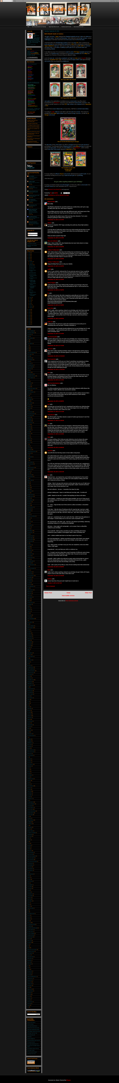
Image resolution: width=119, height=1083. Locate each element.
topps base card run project (31, 949)
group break (29, 579)
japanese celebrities (30, 625)
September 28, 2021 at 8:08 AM (56, 447)
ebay (28, 512)
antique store (29, 368)
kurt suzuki (29, 645)
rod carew (29, 789)
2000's (28, 336)
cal (27, 444)
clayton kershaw (30, 476)
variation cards (29, 983)
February (31, 306)
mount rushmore (30, 697)
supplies (28, 904)
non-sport (29, 712)
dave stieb (29, 498)
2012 (29, 321)
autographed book (30, 374)
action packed (29, 357)
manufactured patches (31, 670)
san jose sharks (30, 809)
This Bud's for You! (32, 267)
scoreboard (29, 818)
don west (28, 503)
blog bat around (29, 411)
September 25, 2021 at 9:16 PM (56, 333)
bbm (28, 395)
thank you (29, 922)
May (30, 301)
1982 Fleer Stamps (30, 1024)
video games (29, 985)
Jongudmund (51, 414)
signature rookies (30, 830)
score (28, 816)
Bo (48, 293)
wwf (28, 1007)
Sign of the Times (32, 265)
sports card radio (30, 854)
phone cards (29, 744)
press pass (29, 762)
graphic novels (29, 573)
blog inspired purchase (31, 413)
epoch (28, 519)
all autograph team (30, 365)
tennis (28, 920)
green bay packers (30, 575)
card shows (29, 449)
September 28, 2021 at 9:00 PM (56, 566)
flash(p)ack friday (30, 535)
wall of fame (29, 992)
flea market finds (30, 539)
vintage (28, 987)
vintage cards (29, 989)
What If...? (31, 289)
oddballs (28, 719)
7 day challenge (30, 343)
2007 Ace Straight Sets (31, 1038)
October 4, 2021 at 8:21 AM (55, 583)
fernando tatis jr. (30, 532)
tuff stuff (28, 969)
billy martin (29, 404)
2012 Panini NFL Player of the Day (33, 1048)
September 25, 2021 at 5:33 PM (56, 266)
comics (57, 195)
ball (27, 379)
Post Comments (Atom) (72, 600)
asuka (28, 370)
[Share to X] (66, 193)
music (28, 703)
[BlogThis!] (65, 193)
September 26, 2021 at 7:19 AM (56, 345)
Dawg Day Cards (32, 186)
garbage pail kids (30, 557)
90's (28, 350)
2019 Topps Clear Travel (31, 1053)
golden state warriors (30, 564)
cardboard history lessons (31, 451)
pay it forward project (30, 735)
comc (28, 483)
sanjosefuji (33, 55)
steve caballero (29, 884)
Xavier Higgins (51, 282)
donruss (28, 505)
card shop (29, 447)
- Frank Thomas (30, 75)
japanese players (30, 627)
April (30, 303)
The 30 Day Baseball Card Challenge (39, 26)
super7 (28, 902)
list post (28, 661)
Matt (49, 437)
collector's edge (30, 480)
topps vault (29, 962)
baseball (28, 386)
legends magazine (30, 656)
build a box (29, 438)
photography (29, 746)
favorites (28, 528)
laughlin (28, 649)
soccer (28, 843)
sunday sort (29, 897)
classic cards (29, 474)
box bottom (29, 426)
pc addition (29, 739)
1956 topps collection (30, 332)
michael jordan (29, 681)
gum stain (29, 582)
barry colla (29, 384)
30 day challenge (30, 338)
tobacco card (29, 940)
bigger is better (29, 402)
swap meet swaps (30, 908)
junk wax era (29, 634)
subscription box (30, 893)
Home (68, 592)
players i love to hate (30, 751)
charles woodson (30, 462)
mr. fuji (28, 701)
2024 (29, 255)
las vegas (29, 647)
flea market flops (30, 541)
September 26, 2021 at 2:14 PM (56, 380)
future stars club (30, 553)
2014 (29, 318)
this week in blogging (30, 933)
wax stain (28, 999)
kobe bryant (29, 643)
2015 (29, 316)
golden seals (29, 562)
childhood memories (30, 467)
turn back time (29, 971)
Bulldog (50, 578)
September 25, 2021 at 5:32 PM (56, 258)
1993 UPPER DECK (32, 199)
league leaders (29, 652)
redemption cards (30, 778)
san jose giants (29, 805)
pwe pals (28, 773)
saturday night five (30, 812)
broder (28, 435)
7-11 (28, 345)
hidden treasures (30, 589)
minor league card (30, 685)
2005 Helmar (29, 1036)
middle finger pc (30, 683)
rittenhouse (29, 787)
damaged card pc (30, 496)
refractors (29, 780)
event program (29, 525)
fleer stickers (29, 544)
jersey (28, 629)
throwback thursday (30, 935)
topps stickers (29, 958)
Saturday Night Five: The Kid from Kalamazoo (32, 287)
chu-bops (28, 471)
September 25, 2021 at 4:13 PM (56, 219)
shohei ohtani (29, 827)
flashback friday (30, 537)
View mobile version (68, 595)
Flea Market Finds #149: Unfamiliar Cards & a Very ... (32, 281)
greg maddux (29, 577)
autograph (29, 372)
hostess (28, 607)
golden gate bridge (30, 561)
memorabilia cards (30, 679)
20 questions (29, 334)
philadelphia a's (29, 742)
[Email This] (64, 193)
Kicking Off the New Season (32, 292)
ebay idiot (28, 514)
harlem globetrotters (30, 586)
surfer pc (28, 906)
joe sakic (28, 631)
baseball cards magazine (31, 388)
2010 (29, 324)
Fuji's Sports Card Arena (36, 54)
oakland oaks (29, 717)
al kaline (28, 361)
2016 (29, 315)
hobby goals (29, 593)
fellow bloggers (29, 530)
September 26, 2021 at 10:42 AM (56, 369)
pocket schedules (30, 755)
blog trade (29, 417)
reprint (28, 782)
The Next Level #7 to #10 (66, 26)
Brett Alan (50, 308)
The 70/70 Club (31, 268)
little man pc (29, 665)
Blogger (68, 1080)
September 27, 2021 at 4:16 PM (56, 434)
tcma (28, 911)
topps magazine (30, 953)
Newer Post (48, 592)
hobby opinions (29, 597)
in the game (29, 616)
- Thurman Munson (30, 74)
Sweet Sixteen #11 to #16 (78, 26)
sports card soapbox (30, 857)
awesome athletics (30, 377)
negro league (29, 708)
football (28, 546)
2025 (29, 254)
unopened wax (29, 980)
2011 (29, 322)
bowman (28, 424)
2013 (29, 319)
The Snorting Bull (52, 336)
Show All (39, 226)
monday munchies (30, 688)
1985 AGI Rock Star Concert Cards (33, 1027)
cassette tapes (29, 456)
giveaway (28, 559)
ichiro (28, 613)
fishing (28, 534)
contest (28, 487)
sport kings (29, 845)
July (30, 298)
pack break (29, 730)
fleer (28, 543)
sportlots (28, 848)
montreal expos (29, 690)
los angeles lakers (30, 667)
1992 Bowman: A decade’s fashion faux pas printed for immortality (33, 212)
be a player (29, 397)
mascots (28, 676)
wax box (28, 996)
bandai (28, 381)
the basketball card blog (31, 924)
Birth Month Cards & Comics (32, 271)
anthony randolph (30, 366)
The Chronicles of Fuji (57, 9)
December (31, 261)
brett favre (29, 433)
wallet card (29, 994)
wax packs (29, 998)
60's (28, 341)
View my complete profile (31, 44)
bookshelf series (30, 422)
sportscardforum (30, 870)
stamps (28, 875)
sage (28, 800)
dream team (29, 510)
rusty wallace (29, 794)
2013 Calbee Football (30, 1050)
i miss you (29, 611)
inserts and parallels (30, 618)
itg (27, 620)
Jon (49, 423)
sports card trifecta (30, 859)
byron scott (29, 442)
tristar (28, 967)
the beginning (29, 926)
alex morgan (29, 363)
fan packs (29, 526)
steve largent (29, 888)
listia (28, 663)
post (28, 757)
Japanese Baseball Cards (33, 191)
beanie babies (29, 399)
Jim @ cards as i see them (31, 243)
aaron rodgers (29, 354)
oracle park (29, 726)
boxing (28, 431)
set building (29, 821)
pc (27, 737)
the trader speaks (30, 931)
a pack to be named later (31, 352)
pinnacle (28, 748)
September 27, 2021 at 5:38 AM (56, 420)
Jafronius (50, 348)
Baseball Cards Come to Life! (34, 195)
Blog (28, 26)
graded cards (29, 571)
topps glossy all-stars (30, 951)
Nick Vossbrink (52, 359)
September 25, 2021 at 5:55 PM (56, 279)
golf (27, 566)
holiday (28, 600)
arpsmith (50, 450)
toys (28, 965)
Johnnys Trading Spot (53, 250)
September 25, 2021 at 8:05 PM (56, 318)
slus (28, 841)
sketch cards (29, 836)
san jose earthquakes (31, 803)
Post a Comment (50, 586)
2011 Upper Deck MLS (31, 1042)
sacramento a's (29, 798)
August (30, 297)
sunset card (29, 899)
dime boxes (29, 501)
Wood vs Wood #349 (32, 196)
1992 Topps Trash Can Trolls (32, 1033)
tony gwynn (29, 942)
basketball (29, 390)
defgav (49, 222)
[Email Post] (61, 193)
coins (28, 478)
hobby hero (29, 595)
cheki (28, 465)
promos (28, 771)
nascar (28, 706)
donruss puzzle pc (30, 507)
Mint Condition (31, 176)
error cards (29, 521)
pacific (28, 728)
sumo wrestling (29, 895)
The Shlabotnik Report (33, 216)
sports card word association (32, 861)
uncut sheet (29, 974)
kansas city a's (29, 638)
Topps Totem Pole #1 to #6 (54, 26)
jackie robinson (29, 622)
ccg (28, 458)
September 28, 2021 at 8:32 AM (56, 471)
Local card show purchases (33, 187)
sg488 (49, 269)
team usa (28, 917)
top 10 (28, 944)
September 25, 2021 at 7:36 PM (56, 305)
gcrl (49, 404)
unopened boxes (30, 978)
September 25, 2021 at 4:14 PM (56, 237)
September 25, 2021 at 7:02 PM (56, 290)
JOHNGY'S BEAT (32, 181)
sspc (28, 872)
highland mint (29, 591)
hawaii (28, 588)
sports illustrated (30, 863)
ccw (28, 460)
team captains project (30, 913)
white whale (29, 1003)
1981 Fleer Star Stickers (31, 1022)
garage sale (29, 555)
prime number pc (30, 764)
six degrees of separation (31, 832)
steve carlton (29, 886)
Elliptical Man (51, 201)
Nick (49, 372)
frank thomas (29, 550)
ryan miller (29, 796)
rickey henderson (30, 785)
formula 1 (28, 548)
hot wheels (29, 609)
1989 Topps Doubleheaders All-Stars (33, 1029)
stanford (28, 877)
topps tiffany (29, 960)
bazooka (28, 393)
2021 (29, 260)
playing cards (29, 753)
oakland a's (62, 195)
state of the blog (30, 881)
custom (28, 492)
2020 (29, 309)
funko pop (29, 552)
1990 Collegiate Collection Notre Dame (33, 1031)
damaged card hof (30, 494)
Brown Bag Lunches (32, 272)
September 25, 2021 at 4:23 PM (56, 246)
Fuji (49, 475)
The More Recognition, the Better (33, 276)
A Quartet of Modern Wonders (32, 284)
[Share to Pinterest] (69, 193)
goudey (28, 570)
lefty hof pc (29, 654)
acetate (28, 356)
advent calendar (30, 359)
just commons (29, 636)
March (30, 304)
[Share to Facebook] (68, 193)
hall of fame (29, 584)
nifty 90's (28, 710)
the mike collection (30, 929)
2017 (29, 313)
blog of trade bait (30, 415)
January (30, 307)
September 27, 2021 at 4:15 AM (56, 411)
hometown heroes (30, 602)
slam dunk (29, 839)
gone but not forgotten (31, 568)
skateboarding (29, 834)
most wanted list (30, 692)
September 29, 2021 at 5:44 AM (56, 575)
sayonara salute (30, 814)
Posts (30, 233)
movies (28, 699)
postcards (29, 760)
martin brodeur (29, 674)
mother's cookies (30, 694)
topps (67, 195)
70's (28, 347)
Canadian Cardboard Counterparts (32, 295)
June (30, 300)
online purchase (30, 724)
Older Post (88, 592)
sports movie (29, 866)
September (31, 264)
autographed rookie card (31, 375)
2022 (29, 258)
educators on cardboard (31, 516)
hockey (28, 598)
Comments (31, 235)
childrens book (29, 469)
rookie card (29, 791)
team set (28, 915)
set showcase (29, 823)
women (28, 1005)
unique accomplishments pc (32, 976)
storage (28, 890)
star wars (28, 879)
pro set (28, 769)
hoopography (29, 604)
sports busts (29, 850)
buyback (28, 440)
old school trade (30, 721)
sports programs (30, 868)
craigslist (28, 489)
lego (28, 658)
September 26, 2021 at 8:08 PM (56, 401)
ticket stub (29, 938)
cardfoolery (29, 453)
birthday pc (52, 195)
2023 (29, 257)
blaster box (29, 408)
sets (28, 825)
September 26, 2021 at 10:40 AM (56, 356)
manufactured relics (30, 672)
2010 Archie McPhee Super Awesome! (33, 1040)
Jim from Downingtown (54, 383)
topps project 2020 (30, 956)
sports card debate (30, 852)
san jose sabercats (30, 807)
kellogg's (28, 640)
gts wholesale (29, 580)
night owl (50, 321)
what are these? (30, 1001)
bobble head (29, 420)
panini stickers (29, 733)
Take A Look (31, 290)
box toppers (29, 429)
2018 (29, 312)
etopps (28, 523)
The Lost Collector (53, 241)
